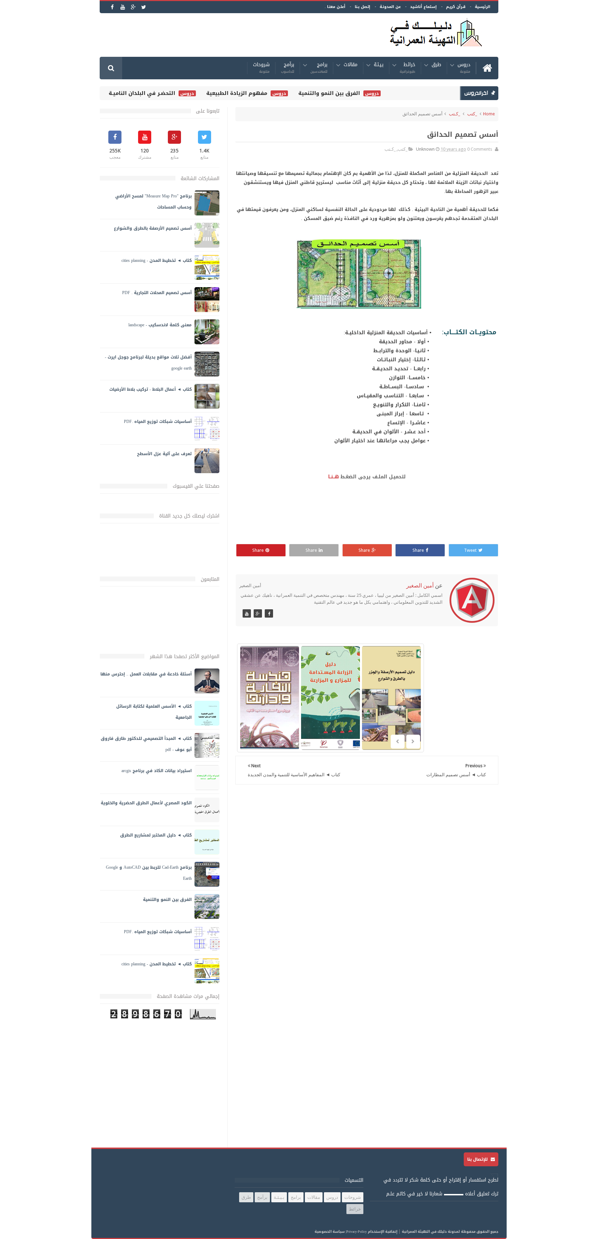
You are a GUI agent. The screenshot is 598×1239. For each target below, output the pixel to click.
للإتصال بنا (478, 1159)
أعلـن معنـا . (335, 6)
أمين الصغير (420, 585)
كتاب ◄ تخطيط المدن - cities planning (156, 260)
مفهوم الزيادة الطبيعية (257, 93)
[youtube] (122, 7)
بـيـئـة (378, 65)
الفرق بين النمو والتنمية (349, 93)
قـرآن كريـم (455, 6)
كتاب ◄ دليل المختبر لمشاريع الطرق (156, 835)
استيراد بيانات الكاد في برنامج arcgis (156, 771)
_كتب (472, 113)
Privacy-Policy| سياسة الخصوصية (341, 1231)
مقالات (350, 65)
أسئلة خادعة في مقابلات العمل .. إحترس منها (146, 674)
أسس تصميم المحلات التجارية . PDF (157, 293)
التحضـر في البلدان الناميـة (162, 93)
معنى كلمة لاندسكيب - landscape (160, 325)
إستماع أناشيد (423, 6)
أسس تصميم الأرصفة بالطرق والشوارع (153, 228)
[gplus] (133, 7)
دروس (463, 68)
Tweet (470, 550)
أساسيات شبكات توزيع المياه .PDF (158, 421)
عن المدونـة (390, 6)
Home (489, 113)
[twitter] (143, 7)
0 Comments (479, 149)
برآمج (287, 68)
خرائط (407, 68)
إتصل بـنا (362, 6)
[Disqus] (366, 879)
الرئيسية (482, 6)
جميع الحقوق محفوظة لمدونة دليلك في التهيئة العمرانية (450, 1231)
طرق (436, 65)
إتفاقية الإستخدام (382, 1231)
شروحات (261, 68)
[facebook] (112, 7)
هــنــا (333, 476)
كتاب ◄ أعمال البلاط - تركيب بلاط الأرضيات (150, 389)
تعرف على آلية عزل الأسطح (164, 454)
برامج (318, 68)
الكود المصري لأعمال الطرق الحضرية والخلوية (146, 803)
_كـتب (454, 113)
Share (418, 550)
